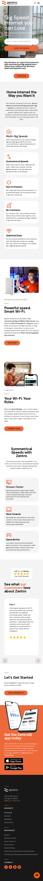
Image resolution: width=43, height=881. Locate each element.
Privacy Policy (9, 845)
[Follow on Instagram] (19, 867)
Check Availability (16, 693)
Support (7, 835)
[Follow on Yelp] (10, 867)
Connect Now (14, 429)
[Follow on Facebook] (6, 867)
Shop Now (21, 76)
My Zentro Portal (10, 838)
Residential (8, 813)
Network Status (9, 848)
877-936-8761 (14, 801)
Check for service (21, 48)
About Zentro (8, 822)
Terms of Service (10, 841)
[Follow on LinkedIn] (15, 867)
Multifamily (8, 819)
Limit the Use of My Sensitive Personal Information (21, 854)
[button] (5, 660)
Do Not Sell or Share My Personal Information (19, 851)
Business (7, 816)
